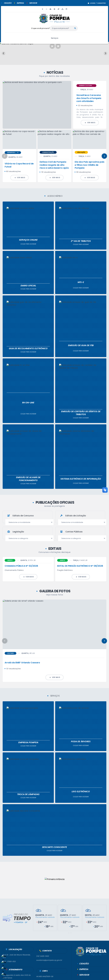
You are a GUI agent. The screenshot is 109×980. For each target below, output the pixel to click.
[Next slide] (105, 53)
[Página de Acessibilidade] (66, 9)
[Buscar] (75, 28)
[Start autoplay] (52, 46)
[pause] (58, 46)
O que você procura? (40, 28)
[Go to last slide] (3, 53)
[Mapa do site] (62, 9)
